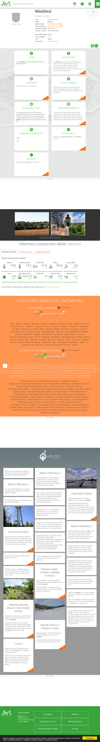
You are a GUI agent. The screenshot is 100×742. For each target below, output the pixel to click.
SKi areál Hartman (74, 386)
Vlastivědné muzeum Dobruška (60, 389)
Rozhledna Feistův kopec (18, 389)
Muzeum (57, 376)
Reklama (75, 714)
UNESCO (43, 366)
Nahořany (27, 334)
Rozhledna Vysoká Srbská (28, 402)
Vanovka (39, 344)
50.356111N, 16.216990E (55, 26)
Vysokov (66, 344)
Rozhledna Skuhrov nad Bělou (24, 404)
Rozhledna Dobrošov (81, 383)
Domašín (16, 329)
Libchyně (59, 331)
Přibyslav (46, 337)
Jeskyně (95, 371)
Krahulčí (83, 329)
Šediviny (33, 339)
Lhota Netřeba (47, 331)
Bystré (77, 323)
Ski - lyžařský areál (56, 366)
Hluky (35, 329)
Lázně (13, 376)
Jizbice (56, 329)
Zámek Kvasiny (63, 404)
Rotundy (86, 371)
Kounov (74, 329)
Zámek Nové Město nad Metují (56, 383)
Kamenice (65, 329)
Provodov (55, 337)
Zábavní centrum (69, 376)
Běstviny (35, 323)
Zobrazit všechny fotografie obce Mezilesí (50, 238)
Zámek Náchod (38, 389)
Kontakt (75, 728)
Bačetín (19, 323)
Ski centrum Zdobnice (39, 410)
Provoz (80, 337)
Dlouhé (55, 326)
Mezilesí (43, 11)
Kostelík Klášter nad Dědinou (22, 407)
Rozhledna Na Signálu (19, 397)
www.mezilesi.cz (53, 41)
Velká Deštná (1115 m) (38, 399)
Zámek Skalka (19, 391)
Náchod (18, 334)
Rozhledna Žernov (80, 399)
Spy (54, 342)
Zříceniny (57, 371)
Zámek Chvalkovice (79, 404)
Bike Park (36, 376)
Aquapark (33, 366)
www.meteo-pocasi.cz (52, 287)
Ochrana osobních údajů (48, 728)
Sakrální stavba (83, 376)
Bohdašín (53, 323)
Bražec (70, 323)
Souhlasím (90, 738)
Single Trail (46, 376)
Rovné (13, 339)
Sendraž (60, 339)
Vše (5, 366)
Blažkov (44, 323)
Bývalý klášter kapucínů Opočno (71, 394)
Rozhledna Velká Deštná (60, 399)
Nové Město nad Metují (54, 24)
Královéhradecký (52, 19)
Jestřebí (49, 329)
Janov (42, 329)
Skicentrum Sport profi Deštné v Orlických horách (67, 397)
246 (49, 37)
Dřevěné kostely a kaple (71, 371)
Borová (62, 323)
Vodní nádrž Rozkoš (78, 391)
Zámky (48, 371)
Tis (87, 342)
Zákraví (75, 344)
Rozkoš (21, 339)
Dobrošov (73, 326)
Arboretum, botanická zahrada (13, 371)
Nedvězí (37, 334)
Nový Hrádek (69, 334)
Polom (37, 337)
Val (32, 344)
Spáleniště (46, 342)
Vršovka (58, 344)
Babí (12, 323)
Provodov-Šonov (68, 337)
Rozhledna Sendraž (69, 381)
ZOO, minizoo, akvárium (18, 366)
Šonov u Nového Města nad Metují (25, 342)
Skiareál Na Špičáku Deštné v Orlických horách (47, 391)
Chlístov (47, 326)
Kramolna (14, 331)
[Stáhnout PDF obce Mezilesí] (92, 46)
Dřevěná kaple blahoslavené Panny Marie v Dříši (35, 394)
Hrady (40, 371)
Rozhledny (30, 371)
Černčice (85, 323)
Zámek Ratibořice (18, 399)
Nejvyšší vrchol (24, 376)
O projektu (47, 714)
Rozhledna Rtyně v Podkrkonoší (50, 407)
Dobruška (83, 326)
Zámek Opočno (37, 397)
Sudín (81, 342)
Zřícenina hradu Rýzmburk (69, 402)
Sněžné (85, 339)
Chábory (29, 326)
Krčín (23, 331)
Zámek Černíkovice (20, 410)
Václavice (26, 344)
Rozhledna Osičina (47, 404)
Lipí (66, 331)
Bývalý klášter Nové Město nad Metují (25, 383)
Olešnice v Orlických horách (21, 337)
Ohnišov (80, 334)
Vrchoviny (49, 344)
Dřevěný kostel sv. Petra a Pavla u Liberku (69, 410)
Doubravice (26, 329)
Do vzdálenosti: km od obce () (40, 350)
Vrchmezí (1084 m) (83, 389)
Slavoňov (76, 339)
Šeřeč (68, 339)
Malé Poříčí (75, 331)
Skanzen (68, 366)
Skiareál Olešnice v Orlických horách (32, 386)
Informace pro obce (47, 721)
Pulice (87, 337)
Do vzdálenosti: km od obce (42, 308)
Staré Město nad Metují (67, 342)
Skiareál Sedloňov (57, 386)
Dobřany (64, 326)
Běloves (27, 323)
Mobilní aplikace (75, 721)
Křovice (30, 331)
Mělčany (85, 331)
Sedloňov (51, 339)
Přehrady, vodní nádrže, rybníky (85, 366)
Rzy (26, 339)
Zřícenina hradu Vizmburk (77, 407)
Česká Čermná (17, 326)
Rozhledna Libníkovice (50, 412)
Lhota (37, 331)
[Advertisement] (50, 194)
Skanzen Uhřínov (48, 402)
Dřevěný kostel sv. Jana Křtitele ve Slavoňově (40, 381)
